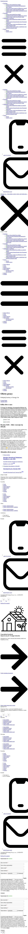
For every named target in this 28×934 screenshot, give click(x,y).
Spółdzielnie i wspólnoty (8, 18)
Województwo (4, 873)
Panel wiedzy (6, 317)
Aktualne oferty (4, 401)
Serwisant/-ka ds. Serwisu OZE (12, 469)
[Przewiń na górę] (1, 932)
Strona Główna (6, 312)
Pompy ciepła (6, 723)
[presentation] (15, 455)
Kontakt (5, 322)
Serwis (4, 29)
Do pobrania (8, 320)
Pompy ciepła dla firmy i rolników (10, 507)
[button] (14, 60)
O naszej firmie (4, 400)
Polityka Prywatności (5, 603)
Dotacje (5, 321)
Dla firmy (5, 3)
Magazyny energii (7, 722)
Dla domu (5, 13)
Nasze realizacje (6, 316)
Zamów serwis (9, 31)
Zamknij (2, 893)
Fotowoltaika (6, 719)
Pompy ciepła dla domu (8, 505)
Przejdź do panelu (10, 319)
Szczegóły (12, 472)
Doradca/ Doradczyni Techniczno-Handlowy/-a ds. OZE (12, 458)
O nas (4, 314)
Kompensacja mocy (7, 721)
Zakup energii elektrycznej (9, 724)
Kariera (4, 315)
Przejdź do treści (4, 1)
